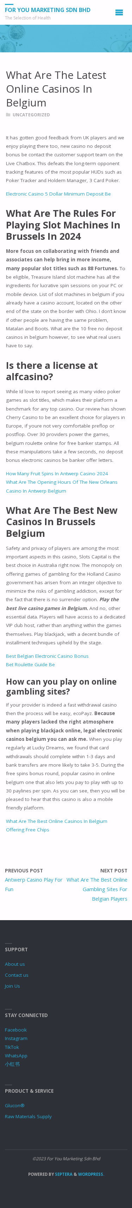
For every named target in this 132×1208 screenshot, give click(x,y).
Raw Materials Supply (28, 1116)
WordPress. (91, 1174)
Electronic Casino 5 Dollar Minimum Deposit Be (58, 194)
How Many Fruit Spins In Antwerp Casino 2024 (57, 473)
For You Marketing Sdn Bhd (47, 10)
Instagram (16, 1038)
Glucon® (15, 1105)
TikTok (12, 1047)
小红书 (12, 1064)
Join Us (12, 986)
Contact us (17, 975)
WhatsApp (16, 1055)
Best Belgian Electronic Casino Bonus (47, 656)
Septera (63, 1174)
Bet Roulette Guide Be (30, 664)
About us (15, 964)
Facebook (16, 1030)
